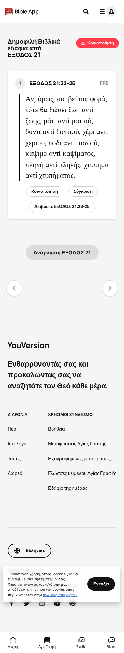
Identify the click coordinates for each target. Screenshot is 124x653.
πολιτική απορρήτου (60, 594)
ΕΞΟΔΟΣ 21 (24, 54)
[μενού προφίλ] (107, 11)
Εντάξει (101, 583)
